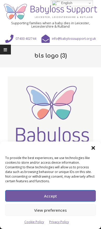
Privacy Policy (59, 222)
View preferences (50, 210)
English (66, 3)
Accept (50, 196)
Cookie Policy (34, 222)
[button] (93, 148)
